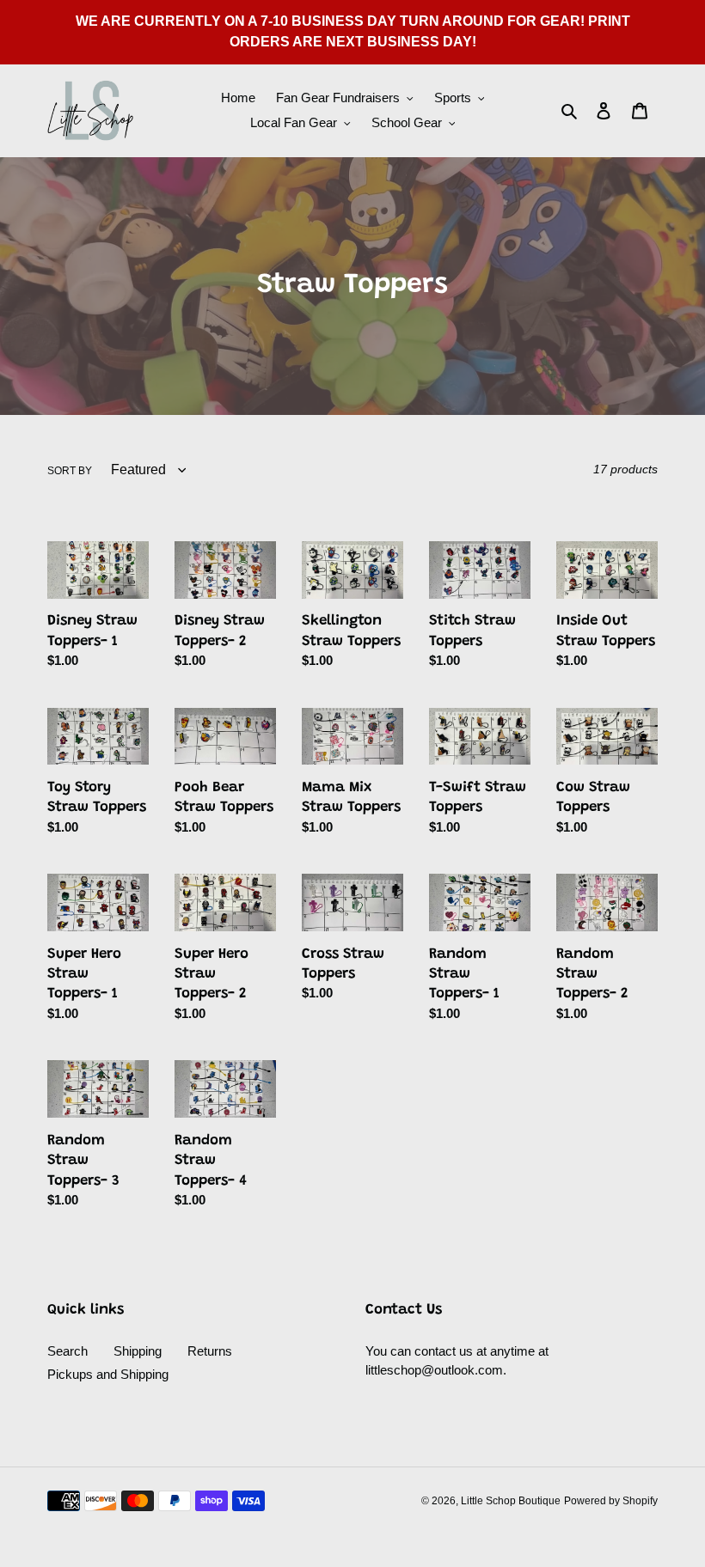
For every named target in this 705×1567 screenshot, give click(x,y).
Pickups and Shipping (108, 1374)
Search (67, 1351)
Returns (209, 1351)
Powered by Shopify (611, 1501)
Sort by (69, 471)
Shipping (137, 1351)
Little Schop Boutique (511, 1501)
